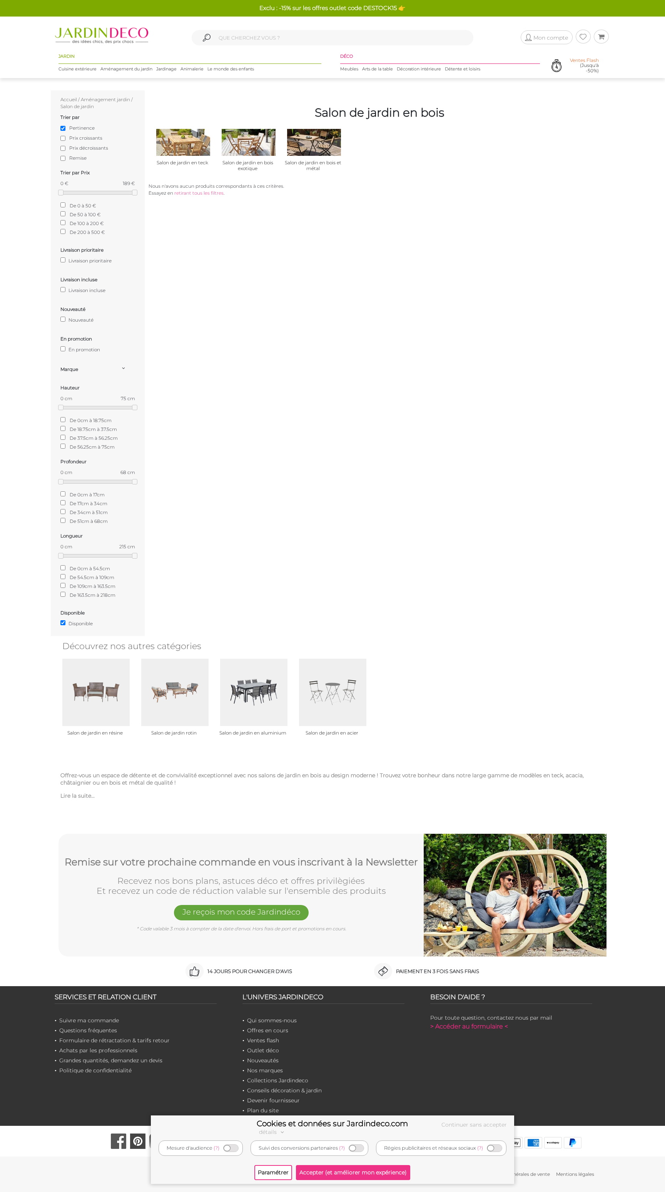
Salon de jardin (77, 106)
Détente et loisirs (462, 69)
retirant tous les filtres (199, 193)
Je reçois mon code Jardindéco (241, 912)
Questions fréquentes (88, 1030)
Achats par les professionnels (98, 1050)
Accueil (68, 99)
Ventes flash (263, 1040)
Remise (78, 158)
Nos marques (265, 1070)
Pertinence (82, 128)
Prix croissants (85, 138)
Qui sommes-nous (272, 1020)
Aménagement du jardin (126, 69)
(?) (216, 1148)
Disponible (80, 623)
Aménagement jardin (105, 99)
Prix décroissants (88, 148)
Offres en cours (267, 1030)
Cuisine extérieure (77, 69)
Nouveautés (263, 1060)
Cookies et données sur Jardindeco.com (332, 1123)
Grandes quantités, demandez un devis (110, 1060)
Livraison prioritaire (89, 261)
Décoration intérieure (419, 69)
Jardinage (166, 69)
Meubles (349, 69)
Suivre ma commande (89, 1020)
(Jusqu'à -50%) (584, 65)
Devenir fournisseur (273, 1100)
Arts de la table (377, 69)
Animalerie (192, 69)
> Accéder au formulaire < (469, 1026)
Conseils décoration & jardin (284, 1090)
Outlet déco (263, 1050)
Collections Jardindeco (277, 1080)
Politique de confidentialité (95, 1070)
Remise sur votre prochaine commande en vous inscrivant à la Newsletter (241, 862)
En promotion (83, 349)
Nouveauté (80, 320)
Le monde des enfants (230, 69)
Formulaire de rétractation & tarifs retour (114, 1040)
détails (268, 1132)
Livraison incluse (86, 290)
